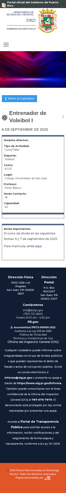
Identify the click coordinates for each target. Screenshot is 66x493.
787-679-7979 (42, 399)
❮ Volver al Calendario (19, 98)
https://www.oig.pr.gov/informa (39, 383)
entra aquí (34, 246)
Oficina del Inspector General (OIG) (33, 342)
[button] (33, 45)
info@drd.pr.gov (33, 310)
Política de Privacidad (33, 334)
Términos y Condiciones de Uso (33, 338)
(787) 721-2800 (33, 314)
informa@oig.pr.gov (18, 377)
